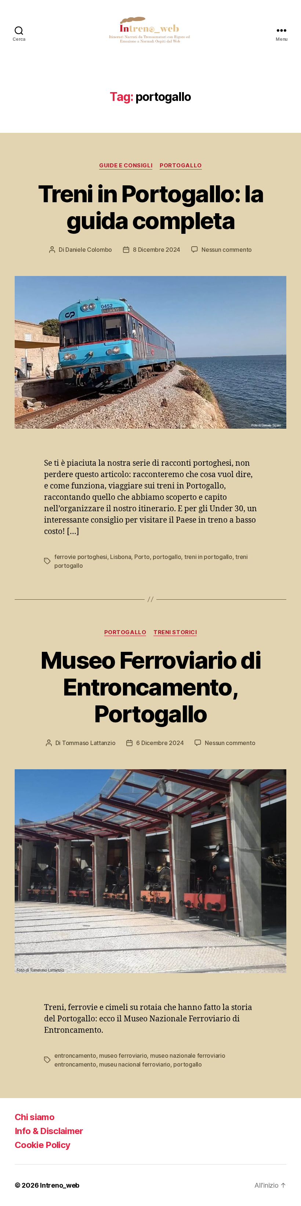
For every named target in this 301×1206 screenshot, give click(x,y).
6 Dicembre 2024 (160, 743)
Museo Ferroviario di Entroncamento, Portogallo (150, 687)
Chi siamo (34, 1117)
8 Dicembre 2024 (156, 249)
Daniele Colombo (88, 249)
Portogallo (181, 165)
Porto (142, 556)
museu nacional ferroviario (134, 1064)
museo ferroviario (123, 1055)
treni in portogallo (208, 556)
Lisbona (120, 556)
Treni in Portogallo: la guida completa (150, 207)
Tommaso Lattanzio (88, 743)
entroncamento (75, 1055)
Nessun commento (227, 249)
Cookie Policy (42, 1145)
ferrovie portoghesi (80, 556)
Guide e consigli (125, 165)
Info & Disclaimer (49, 1131)
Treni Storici (175, 632)
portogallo (167, 556)
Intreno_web (59, 1185)
